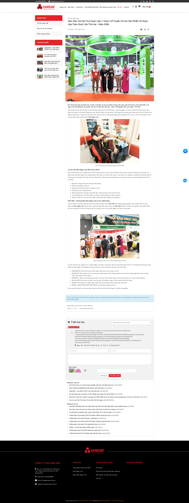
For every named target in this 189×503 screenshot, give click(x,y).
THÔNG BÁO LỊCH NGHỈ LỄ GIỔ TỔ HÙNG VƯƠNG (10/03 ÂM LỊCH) (89, 415)
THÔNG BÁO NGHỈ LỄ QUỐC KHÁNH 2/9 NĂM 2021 (85, 430)
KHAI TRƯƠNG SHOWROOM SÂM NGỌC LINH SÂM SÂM (86, 388)
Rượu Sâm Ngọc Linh (80, 475)
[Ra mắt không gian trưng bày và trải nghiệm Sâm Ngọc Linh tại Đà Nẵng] (40, 55)
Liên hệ (98, 478)
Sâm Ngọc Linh (78, 471)
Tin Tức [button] (119, 7)
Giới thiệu (99, 468)
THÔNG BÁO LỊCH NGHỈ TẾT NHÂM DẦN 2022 (83, 424)
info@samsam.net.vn (57, 1)
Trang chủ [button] (63, 7)
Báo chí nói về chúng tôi (44, 28)
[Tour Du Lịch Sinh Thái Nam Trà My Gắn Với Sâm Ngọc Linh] (40, 69)
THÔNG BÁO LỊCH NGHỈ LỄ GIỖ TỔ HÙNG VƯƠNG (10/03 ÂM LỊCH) (89, 421)
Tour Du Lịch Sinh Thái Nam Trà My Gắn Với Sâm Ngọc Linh (51, 69)
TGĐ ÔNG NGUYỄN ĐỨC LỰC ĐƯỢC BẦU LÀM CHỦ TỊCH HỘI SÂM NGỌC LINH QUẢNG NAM (97, 406)
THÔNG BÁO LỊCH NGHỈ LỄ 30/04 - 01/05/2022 (83, 418)
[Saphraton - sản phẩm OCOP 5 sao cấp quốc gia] (40, 48)
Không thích (115, 345)
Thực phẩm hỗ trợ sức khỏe (81, 468)
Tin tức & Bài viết (42, 23)
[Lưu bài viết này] (149, 29)
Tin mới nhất (43, 43)
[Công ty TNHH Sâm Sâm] (46, 7)
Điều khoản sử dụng (117, 500)
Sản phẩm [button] (79, 7)
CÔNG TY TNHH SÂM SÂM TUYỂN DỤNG (81, 427)
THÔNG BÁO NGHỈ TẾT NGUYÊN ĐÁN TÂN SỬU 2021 (85, 433)
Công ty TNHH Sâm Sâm (84, 500)
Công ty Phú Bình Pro (104, 500)
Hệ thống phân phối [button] (91, 7)
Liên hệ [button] (126, 7)
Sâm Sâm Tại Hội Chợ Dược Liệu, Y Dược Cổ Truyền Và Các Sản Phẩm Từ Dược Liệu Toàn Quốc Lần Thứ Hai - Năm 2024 (52, 76)
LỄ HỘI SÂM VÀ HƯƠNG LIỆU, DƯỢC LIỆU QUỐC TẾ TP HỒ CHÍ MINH (90, 412)
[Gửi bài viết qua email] (141, 29)
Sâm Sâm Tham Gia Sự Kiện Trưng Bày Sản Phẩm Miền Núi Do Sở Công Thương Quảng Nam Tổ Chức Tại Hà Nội (52, 62)
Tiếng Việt (145, 7)
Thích (104, 345)
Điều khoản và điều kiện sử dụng (106, 475)
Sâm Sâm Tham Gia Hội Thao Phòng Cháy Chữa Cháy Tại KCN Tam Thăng (92, 409)
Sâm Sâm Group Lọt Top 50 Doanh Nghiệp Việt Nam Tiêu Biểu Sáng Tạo (91, 385)
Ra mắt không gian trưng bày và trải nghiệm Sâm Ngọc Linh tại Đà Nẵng (51, 55)
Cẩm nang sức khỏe (43, 34)
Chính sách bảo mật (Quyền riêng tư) (108, 471)
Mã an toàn (72, 367)
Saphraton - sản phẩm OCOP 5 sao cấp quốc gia (51, 48)
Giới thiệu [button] (71, 7)
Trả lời (97, 345)
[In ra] (145, 29)
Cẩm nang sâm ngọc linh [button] (107, 7)
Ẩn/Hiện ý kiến (74, 327)
